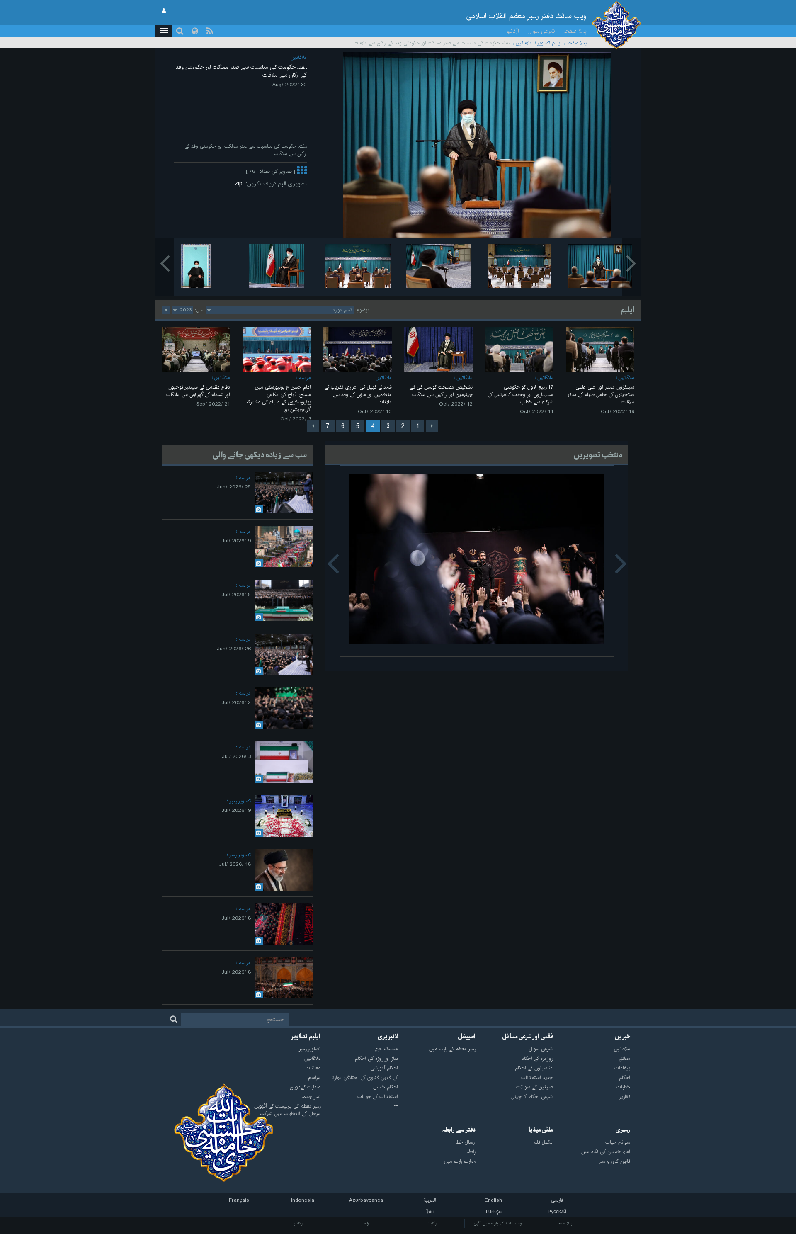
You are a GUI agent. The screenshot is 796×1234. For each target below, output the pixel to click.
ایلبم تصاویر (549, 43)
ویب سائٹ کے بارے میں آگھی (498, 1223)
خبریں (622, 1036)
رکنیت (432, 1223)
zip (240, 184)
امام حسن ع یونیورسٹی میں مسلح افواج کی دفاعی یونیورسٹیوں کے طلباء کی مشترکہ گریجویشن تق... (278, 398)
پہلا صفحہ (575, 31)
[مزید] (302, 171)
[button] (163, 31)
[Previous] (432, 426)
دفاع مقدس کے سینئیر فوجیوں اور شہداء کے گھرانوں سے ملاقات (198, 390)
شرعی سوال (541, 31)
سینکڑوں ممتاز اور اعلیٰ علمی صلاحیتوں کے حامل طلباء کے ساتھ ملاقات (601, 394)
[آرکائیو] (359, 1106)
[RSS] (209, 31)
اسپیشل (467, 1036)
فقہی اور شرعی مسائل (527, 1036)
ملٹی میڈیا (540, 1129)
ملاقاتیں (524, 43)
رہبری (623, 1129)
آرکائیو (512, 31)
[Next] (313, 426)
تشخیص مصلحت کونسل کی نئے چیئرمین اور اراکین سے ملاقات (441, 390)
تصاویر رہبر (240, 801)
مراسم (304, 377)
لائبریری (388, 1036)
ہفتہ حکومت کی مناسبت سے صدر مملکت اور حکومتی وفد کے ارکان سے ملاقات (241, 71)
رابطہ (365, 1223)
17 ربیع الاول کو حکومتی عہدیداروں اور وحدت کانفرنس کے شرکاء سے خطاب (520, 394)
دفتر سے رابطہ (459, 1129)
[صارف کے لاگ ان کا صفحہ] (163, 11)
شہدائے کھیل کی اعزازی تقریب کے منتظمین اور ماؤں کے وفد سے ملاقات (358, 394)
